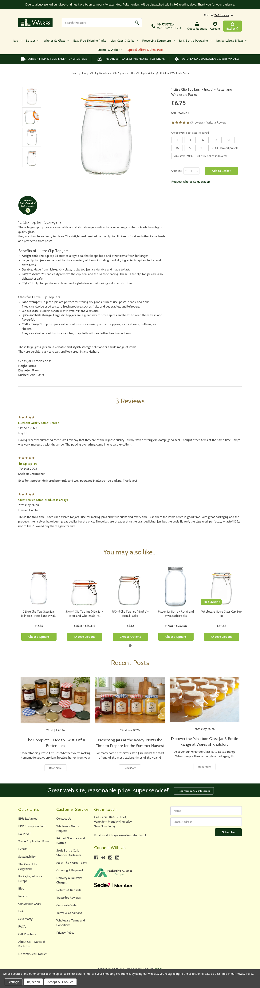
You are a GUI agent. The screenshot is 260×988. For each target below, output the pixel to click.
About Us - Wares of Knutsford (31, 944)
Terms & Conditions (69, 913)
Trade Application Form (33, 841)
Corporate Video (67, 905)
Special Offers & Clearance (145, 50)
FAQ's (22, 926)
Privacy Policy (65, 932)
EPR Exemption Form (32, 826)
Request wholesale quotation (190, 181)
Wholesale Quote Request (67, 828)
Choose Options (38, 636)
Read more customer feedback (194, 790)
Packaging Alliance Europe (30, 879)
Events (22, 849)
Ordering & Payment (69, 870)
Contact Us (63, 818)
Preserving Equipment (157, 40)
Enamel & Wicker (108, 50)
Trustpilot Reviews (68, 897)
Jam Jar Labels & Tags (230, 40)
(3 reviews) (197, 122)
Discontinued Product (32, 954)
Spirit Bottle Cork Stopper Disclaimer (68, 853)
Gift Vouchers (27, 934)
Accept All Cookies (60, 982)
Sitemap (157, 968)
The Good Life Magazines (27, 866)
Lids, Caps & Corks (123, 40)
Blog (21, 888)
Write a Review (216, 122)
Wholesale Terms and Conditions (70, 923)
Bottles (31, 40)
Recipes (23, 896)
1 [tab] (130, 645)
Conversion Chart (29, 904)
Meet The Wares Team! (71, 862)
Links (21, 911)
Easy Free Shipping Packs (89, 40)
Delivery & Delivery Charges (69, 880)
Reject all (33, 982)
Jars (16, 40)
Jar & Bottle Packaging (194, 40)
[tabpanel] (39, 605)
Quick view (39, 586)
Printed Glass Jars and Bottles (70, 841)
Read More (55, 767)
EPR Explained (27, 818)
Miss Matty (25, 919)
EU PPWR (24, 834)
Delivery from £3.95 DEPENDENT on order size (57, 58)
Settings (13, 982)
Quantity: (176, 170)
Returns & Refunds (68, 890)
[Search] (137, 22)
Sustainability (27, 856)
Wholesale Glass (55, 40)
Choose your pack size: (190, 132)
